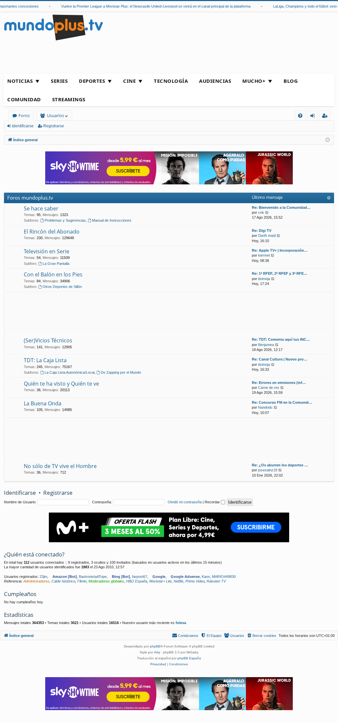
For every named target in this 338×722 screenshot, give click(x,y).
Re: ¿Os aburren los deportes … (280, 465)
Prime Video (195, 581)
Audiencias (215, 81)
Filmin (81, 581)
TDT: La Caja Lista (45, 360)
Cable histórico (63, 581)
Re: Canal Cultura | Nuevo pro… (279, 359)
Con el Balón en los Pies (53, 274)
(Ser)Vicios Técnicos (48, 340)
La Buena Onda (42, 403)
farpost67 (139, 577)
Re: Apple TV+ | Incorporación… (280, 250)
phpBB (155, 646)
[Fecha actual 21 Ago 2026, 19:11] (327, 140)
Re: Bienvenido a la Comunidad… (281, 207)
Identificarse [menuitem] (314, 116)
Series (59, 81)
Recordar (213, 502)
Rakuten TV (216, 581)
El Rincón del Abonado (52, 231)
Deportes (92, 81)
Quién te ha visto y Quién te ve (61, 383)
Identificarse (23, 126)
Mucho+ (253, 81)
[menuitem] (300, 115)
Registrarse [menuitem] (326, 116)
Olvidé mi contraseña (185, 502)
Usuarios (55, 115)
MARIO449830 (224, 577)
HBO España (136, 581)
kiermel (264, 255)
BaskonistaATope (93, 577)
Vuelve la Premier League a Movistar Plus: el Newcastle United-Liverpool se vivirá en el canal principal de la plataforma (150, 6)
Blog (291, 81)
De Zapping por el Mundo (121, 372)
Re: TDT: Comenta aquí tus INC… (281, 339)
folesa (181, 623)
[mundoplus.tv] (53, 27)
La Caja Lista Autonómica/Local (69, 372)
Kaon (206, 577)
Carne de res (268, 388)
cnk (261, 212)
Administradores (36, 581)
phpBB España (189, 658)
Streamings (68, 99)
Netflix (179, 581)
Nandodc (265, 407)
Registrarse (53, 126)
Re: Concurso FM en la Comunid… (282, 402)
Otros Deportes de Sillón (62, 287)
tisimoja (264, 279)
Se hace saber (41, 208)
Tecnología (171, 81)
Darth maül (267, 235)
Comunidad (24, 99)
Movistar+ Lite (160, 581)
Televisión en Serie (46, 251)
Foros (24, 115)
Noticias (20, 81)
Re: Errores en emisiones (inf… (279, 383)
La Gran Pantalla (56, 264)
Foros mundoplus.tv (30, 197)
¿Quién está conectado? (34, 554)
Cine (129, 81)
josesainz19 (267, 470)
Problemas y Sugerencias (65, 220)
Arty (157, 652)
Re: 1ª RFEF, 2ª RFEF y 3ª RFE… (279, 273)
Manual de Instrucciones (111, 220)
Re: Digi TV (261, 231)
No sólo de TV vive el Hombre (60, 466)
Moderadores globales (106, 581)
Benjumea (266, 345)
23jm (43, 577)
